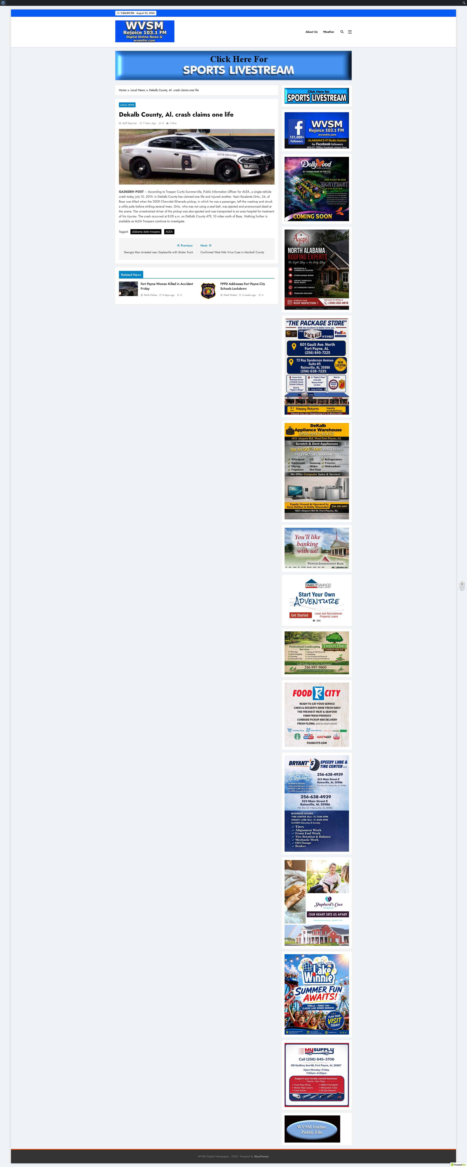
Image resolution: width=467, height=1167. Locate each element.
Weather (328, 32)
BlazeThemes (261, 1156)
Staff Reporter (129, 123)
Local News (127, 104)
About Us (312, 32)
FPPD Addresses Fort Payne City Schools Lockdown (242, 286)
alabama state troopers (146, 232)
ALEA (169, 232)
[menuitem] (3, 3)
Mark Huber (150, 295)
